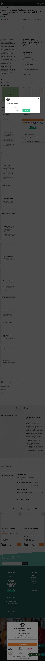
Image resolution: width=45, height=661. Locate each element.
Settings (17, 110)
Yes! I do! (26, 110)
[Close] (38, 98)
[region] (22, 105)
